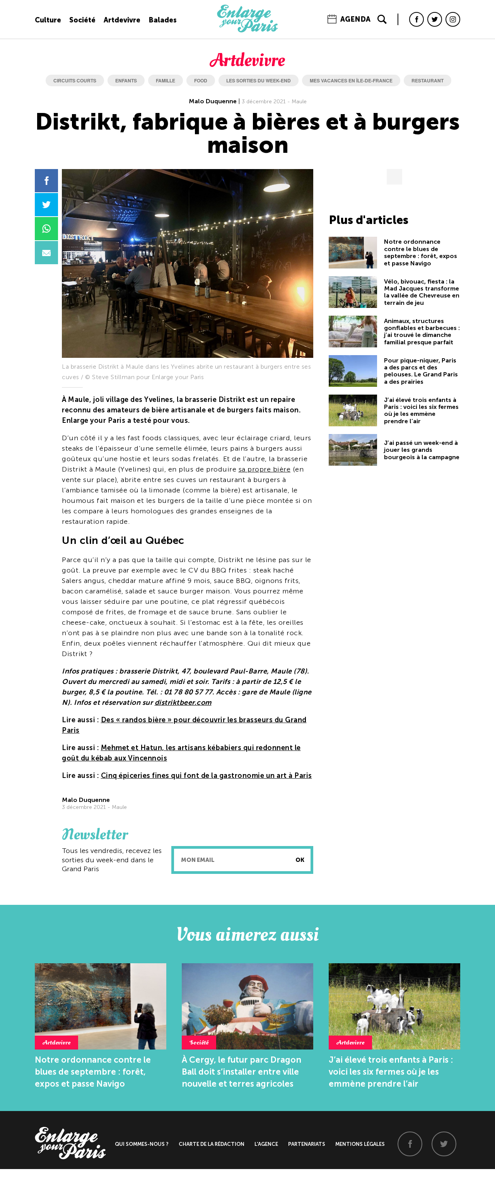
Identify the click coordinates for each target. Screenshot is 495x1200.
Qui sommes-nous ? (142, 1144)
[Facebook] (416, 19)
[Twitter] (434, 19)
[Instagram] (453, 19)
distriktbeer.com (183, 702)
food (200, 80)
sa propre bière (265, 469)
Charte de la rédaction (211, 1144)
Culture (48, 20)
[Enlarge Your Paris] (247, 30)
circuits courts (74, 80)
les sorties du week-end (258, 80)
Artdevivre (122, 20)
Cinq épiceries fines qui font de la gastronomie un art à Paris (206, 775)
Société (82, 20)
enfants (126, 80)
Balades (162, 20)
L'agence (266, 1144)
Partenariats (306, 1144)
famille (165, 80)
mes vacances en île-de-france (351, 80)
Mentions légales (360, 1144)
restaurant (427, 80)
